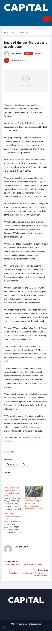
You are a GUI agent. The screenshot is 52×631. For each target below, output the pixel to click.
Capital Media (16, 53)
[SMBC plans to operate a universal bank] (14, 523)
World (13, 32)
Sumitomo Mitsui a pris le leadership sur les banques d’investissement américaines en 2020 (34, 503)
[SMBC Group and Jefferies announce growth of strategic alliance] (14, 498)
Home (6, 32)
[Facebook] (4, 628)
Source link (9, 452)
